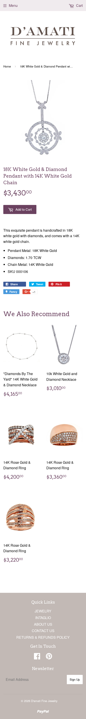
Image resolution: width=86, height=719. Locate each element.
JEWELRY (43, 611)
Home (7, 66)
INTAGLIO (43, 617)
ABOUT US (43, 624)
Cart (79, 5)
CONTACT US (43, 630)
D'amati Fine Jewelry (44, 701)
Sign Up (75, 679)
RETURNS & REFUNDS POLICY (43, 637)
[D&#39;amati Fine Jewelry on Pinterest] (49, 657)
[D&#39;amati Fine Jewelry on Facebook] (37, 657)
